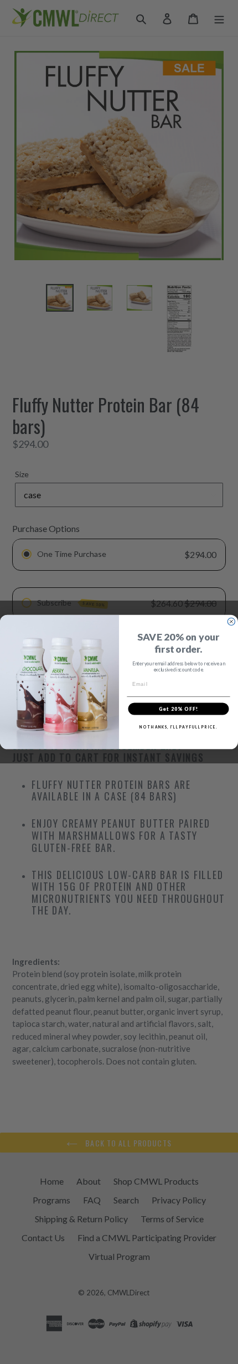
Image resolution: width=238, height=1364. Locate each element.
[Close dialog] (231, 621)
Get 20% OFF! (179, 708)
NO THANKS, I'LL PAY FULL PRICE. (178, 727)
